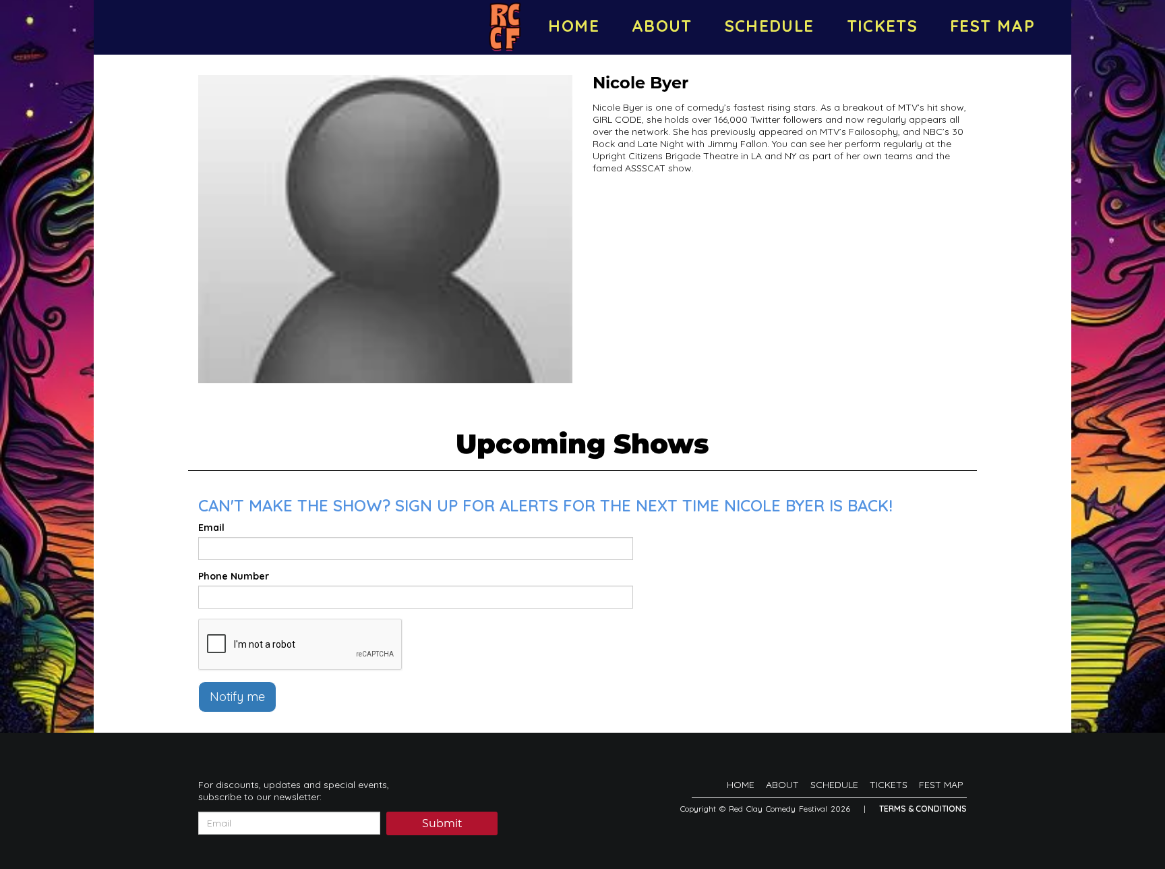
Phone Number (233, 576)
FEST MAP (992, 26)
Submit (442, 824)
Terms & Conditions (923, 809)
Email (211, 528)
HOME (573, 26)
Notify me (237, 696)
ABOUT (662, 26)
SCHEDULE (769, 26)
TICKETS (882, 26)
